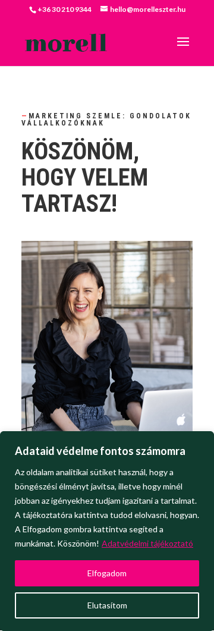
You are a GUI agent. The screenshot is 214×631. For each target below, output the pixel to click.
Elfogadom (107, 573)
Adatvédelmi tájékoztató (147, 543)
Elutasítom (107, 605)
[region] (107, 531)
